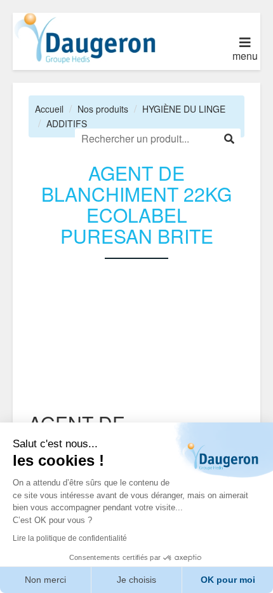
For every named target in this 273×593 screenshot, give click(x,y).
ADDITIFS (66, 123)
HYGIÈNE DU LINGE (183, 108)
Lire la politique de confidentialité (70, 538)
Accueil (49, 108)
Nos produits (102, 108)
